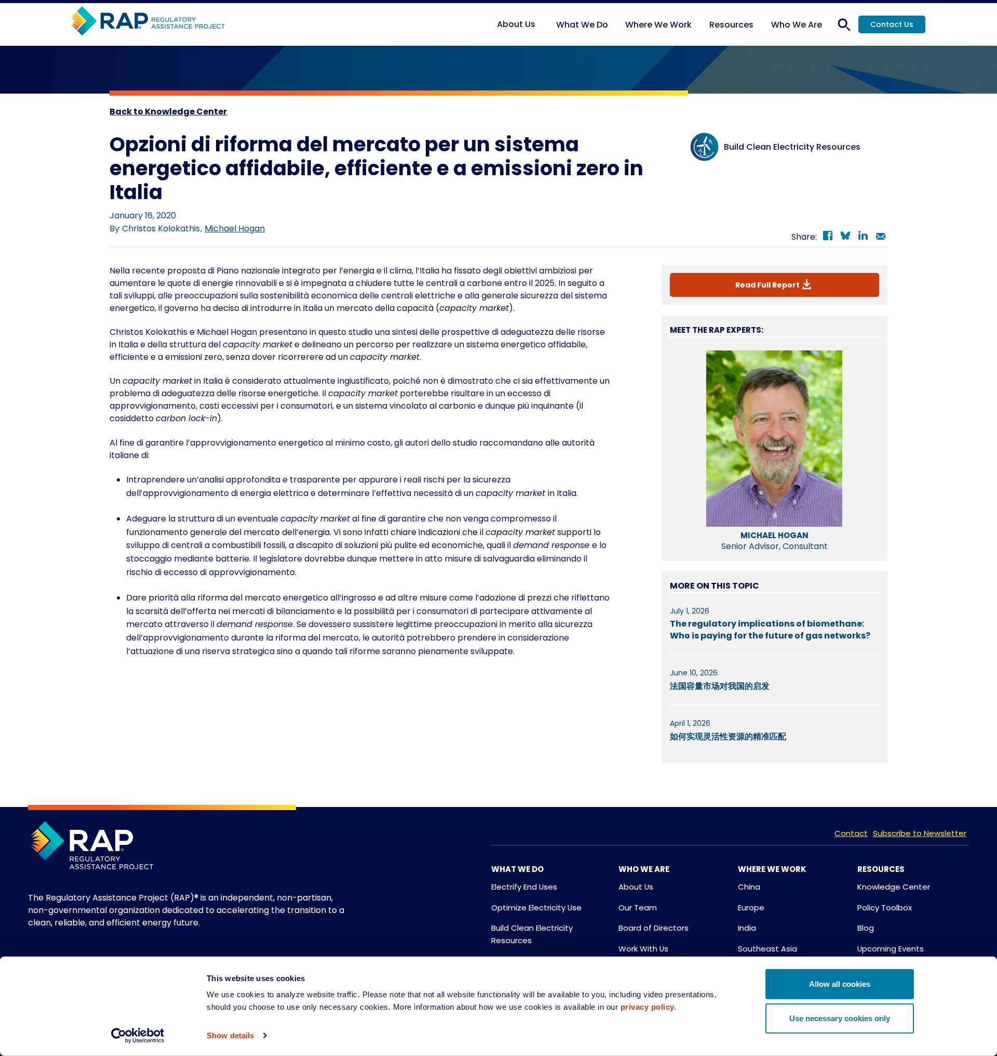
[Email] (880, 237)
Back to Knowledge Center (168, 112)
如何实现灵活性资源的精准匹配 (728, 736)
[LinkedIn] (863, 237)
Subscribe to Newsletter (919, 833)
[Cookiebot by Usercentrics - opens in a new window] (137, 1036)
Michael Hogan (235, 228)
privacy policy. (649, 1006)
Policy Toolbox (884, 907)
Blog (865, 927)
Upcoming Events (890, 948)
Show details (230, 1035)
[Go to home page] (148, 21)
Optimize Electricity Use (536, 907)
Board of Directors (653, 927)
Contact (851, 833)
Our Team (637, 907)
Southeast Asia (767, 948)
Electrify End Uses (524, 886)
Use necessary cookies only (839, 1017)
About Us (635, 886)
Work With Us (643, 948)
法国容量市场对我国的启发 (720, 686)
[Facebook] (827, 237)
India (747, 927)
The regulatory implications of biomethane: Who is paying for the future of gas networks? (770, 629)
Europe (751, 907)
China (749, 886)
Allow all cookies (839, 984)
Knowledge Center (893, 886)
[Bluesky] (845, 237)
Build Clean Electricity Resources (532, 934)
